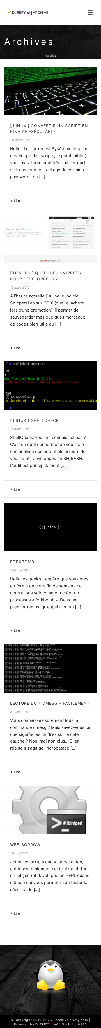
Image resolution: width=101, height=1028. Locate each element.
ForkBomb (22, 561)
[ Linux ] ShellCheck (34, 420)
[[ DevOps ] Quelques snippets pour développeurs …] (50, 238)
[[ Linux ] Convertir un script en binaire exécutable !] (50, 91)
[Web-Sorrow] (50, 810)
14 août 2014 (19, 429)
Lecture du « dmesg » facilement (50, 703)
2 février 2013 (20, 570)
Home (49, 55)
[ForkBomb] (50, 527)
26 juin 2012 (19, 853)
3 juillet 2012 (19, 712)
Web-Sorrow (25, 844)
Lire (17, 200)
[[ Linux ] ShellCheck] (50, 385)
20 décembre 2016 (24, 140)
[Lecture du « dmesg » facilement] (50, 668)
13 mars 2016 (20, 287)
